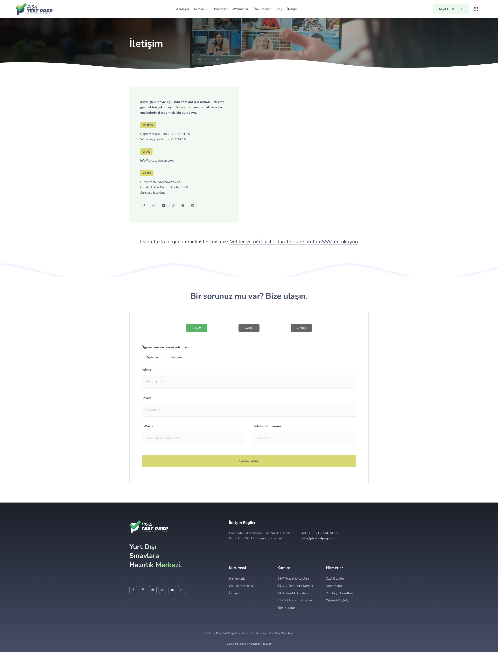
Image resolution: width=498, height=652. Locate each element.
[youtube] (183, 205)
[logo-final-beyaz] (148, 522)
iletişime (217, 102)
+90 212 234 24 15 (175, 134)
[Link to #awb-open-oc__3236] (476, 9)
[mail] (193, 205)
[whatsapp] (173, 205)
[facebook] (144, 205)
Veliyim (176, 357)
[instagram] (154, 205)
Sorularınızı (184, 107)
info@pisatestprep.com (157, 160)
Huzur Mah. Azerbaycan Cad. (160, 182)
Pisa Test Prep (225, 633)
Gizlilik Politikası (236, 644)
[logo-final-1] (34, 5)
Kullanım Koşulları (260, 644)
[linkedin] (163, 205)
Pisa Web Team (284, 633)
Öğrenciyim (154, 357)
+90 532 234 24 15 (171, 139)
